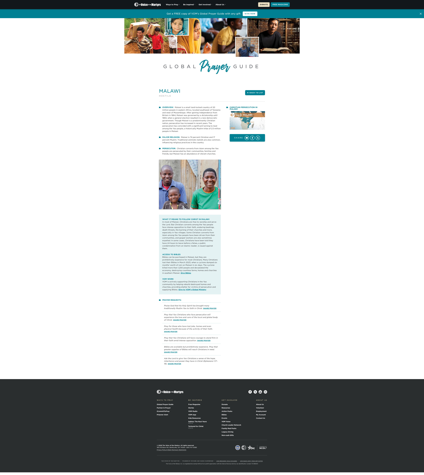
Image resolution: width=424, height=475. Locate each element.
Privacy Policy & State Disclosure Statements (171, 450)
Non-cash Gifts (228, 435)
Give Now (250, 14)
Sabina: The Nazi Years (197, 422)
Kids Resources (194, 418)
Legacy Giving (227, 432)
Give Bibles (186, 273)
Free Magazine (280, 4)
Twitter (258, 138)
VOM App (192, 415)
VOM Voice (226, 421)
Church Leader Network (231, 425)
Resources (226, 408)
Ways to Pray (172, 5)
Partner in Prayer (164, 408)
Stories (191, 408)
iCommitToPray (163, 411)
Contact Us (260, 418)
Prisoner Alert (162, 415)
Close (420, 14)
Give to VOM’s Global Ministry (192, 290)
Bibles (224, 415)
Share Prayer (209, 308)
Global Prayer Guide (165, 404)
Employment (261, 411)
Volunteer (260, 408)
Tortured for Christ (195, 427)
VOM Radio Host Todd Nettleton (251, 461)
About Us (220, 5)
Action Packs (227, 411)
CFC (251, 447)
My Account (261, 415)
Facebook (252, 138)
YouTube (260, 392)
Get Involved (205, 5)
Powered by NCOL (263, 447)
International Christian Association (244, 447)
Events (224, 418)
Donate (264, 4)
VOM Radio (192, 411)
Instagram (265, 392)
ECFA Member (237, 447)
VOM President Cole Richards (226, 461)
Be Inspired (188, 5)
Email (247, 138)
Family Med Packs (229, 428)
